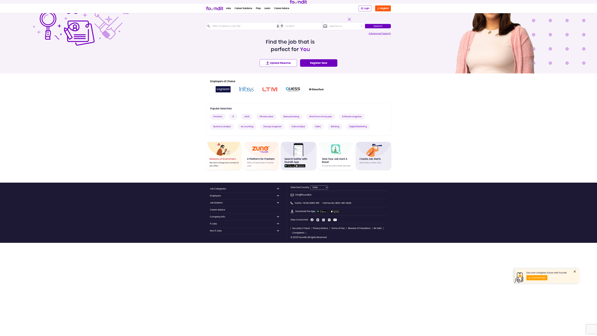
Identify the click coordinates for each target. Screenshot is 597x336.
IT (233, 117)
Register (384, 8)
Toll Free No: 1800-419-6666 (336, 203)
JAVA (246, 117)
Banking (335, 127)
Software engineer (352, 117)
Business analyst (222, 127)
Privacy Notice (320, 228)
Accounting (247, 127)
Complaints (298, 233)
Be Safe (378, 228)
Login (366, 8)
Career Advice (281, 8)
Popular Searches (221, 108)
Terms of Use (338, 228)
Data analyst (298, 127)
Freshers (217, 117)
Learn (267, 8)
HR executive (266, 117)
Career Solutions (243, 8)
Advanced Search (380, 33)
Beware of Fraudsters (359, 228)
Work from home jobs (320, 117)
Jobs (228, 8)
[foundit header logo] (298, 2)
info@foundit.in (303, 195)
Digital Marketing (358, 127)
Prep (258, 8)
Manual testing (291, 117)
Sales (318, 127)
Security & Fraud (301, 228)
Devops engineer (272, 127)
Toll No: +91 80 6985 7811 (307, 203)
